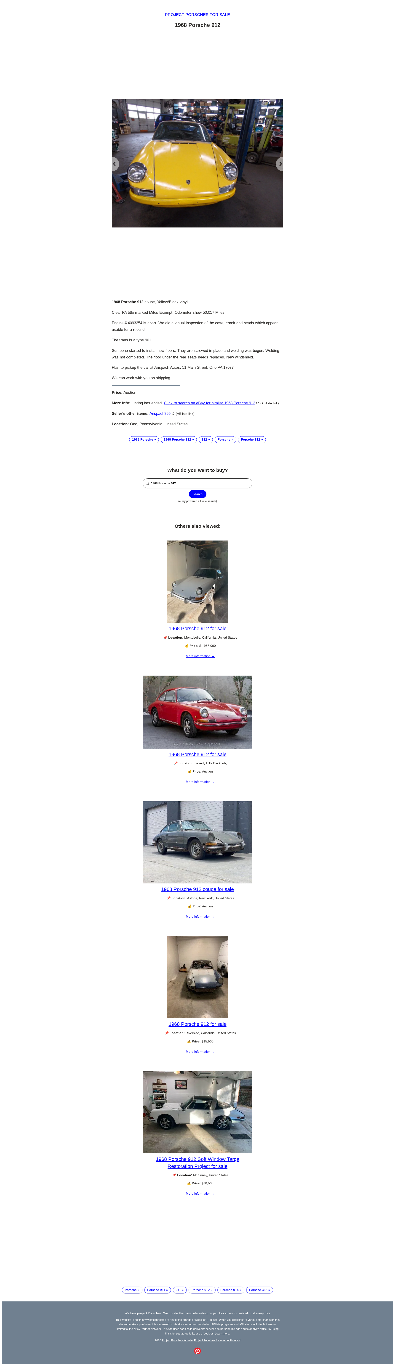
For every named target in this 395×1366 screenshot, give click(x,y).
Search (198, 494)
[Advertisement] (197, 65)
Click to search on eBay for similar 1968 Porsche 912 (209, 403)
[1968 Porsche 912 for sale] (197, 621)
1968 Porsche (142, 439)
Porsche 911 (156, 1290)
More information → (200, 656)
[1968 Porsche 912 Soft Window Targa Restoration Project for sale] (197, 1152)
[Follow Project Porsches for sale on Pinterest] (197, 1353)
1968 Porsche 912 (177, 439)
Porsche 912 (250, 439)
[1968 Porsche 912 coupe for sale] (197, 882)
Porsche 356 (258, 1290)
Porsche (224, 439)
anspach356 (160, 413)
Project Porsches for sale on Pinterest (217, 1340)
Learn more (222, 1333)
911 (178, 1290)
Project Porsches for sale (197, 14)
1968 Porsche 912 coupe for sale (197, 889)
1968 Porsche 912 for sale (198, 628)
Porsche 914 (229, 1290)
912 (204, 439)
